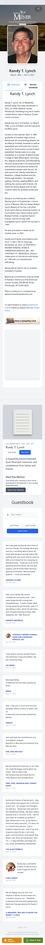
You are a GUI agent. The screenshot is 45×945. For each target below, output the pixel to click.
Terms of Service (29, 934)
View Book (12, 452)
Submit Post (22, 531)
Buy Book (25, 452)
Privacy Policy (15, 934)
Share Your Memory (16, 490)
